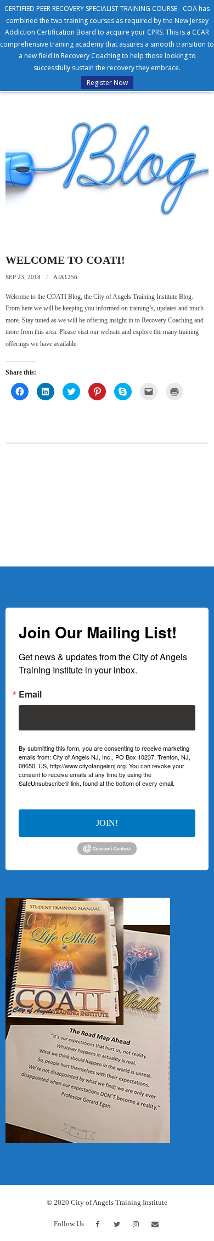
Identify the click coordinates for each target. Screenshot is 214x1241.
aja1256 (65, 277)
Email (30, 694)
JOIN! (107, 823)
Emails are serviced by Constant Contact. (106, 787)
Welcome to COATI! (65, 260)
